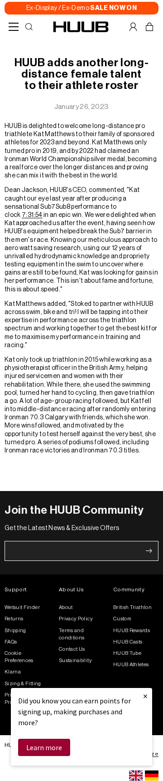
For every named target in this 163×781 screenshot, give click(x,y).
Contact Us (72, 649)
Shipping (15, 630)
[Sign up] (149, 551)
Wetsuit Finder (22, 607)
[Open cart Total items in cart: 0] (149, 27)
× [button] (145, 696)
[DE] (151, 775)
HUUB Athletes (131, 664)
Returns (14, 618)
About (66, 607)
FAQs (11, 641)
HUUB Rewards (131, 630)
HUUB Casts (128, 641)
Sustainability (75, 660)
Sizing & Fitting (23, 683)
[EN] (136, 775)
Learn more (44, 747)
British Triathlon (132, 607)
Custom (122, 618)
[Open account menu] (133, 27)
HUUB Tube (127, 653)
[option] (151, 775)
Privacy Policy (76, 618)
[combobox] (136, 775)
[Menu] (14, 27)
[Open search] (29, 27)
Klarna (13, 671)
